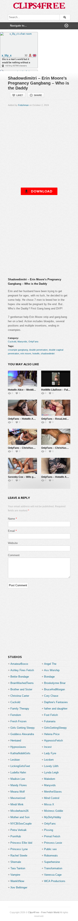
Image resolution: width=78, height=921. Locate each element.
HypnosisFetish (53, 740)
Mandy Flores (18, 785)
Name (11, 518)
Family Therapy (19, 708)
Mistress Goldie (53, 810)
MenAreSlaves (53, 791)
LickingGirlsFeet (20, 766)
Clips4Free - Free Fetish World (43, 912)
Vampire (15, 874)
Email (11, 530)
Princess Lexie (53, 842)
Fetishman (23, 105)
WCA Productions (54, 881)
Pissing (48, 830)
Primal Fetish (52, 836)
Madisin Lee (17, 778)
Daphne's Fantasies (56, 702)
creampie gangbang (18, 350)
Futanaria (49, 721)
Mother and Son (20, 817)
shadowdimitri (47, 353)
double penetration (38, 350)
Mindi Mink (17, 804)
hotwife (36, 353)
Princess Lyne (19, 849)
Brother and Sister (21, 689)
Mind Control (51, 798)
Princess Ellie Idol (21, 842)
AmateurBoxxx (19, 663)
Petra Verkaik (18, 830)
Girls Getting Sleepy (22, 727)
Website (13, 543)
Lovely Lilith (51, 766)
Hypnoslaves (18, 746)
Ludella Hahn (18, 772)
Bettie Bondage (19, 676)
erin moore (25, 353)
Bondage (49, 676)
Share (38, 95)
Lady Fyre (50, 753)
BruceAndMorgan (54, 689)
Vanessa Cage (53, 874)
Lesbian (15, 759)
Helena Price (51, 734)
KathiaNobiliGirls (20, 753)
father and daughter (55, 708)
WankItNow (17, 881)
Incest (48, 746)
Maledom (49, 778)
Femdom (15, 715)
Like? (19, 95)
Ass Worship (51, 670)
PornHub (15, 836)
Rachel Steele (18, 855)
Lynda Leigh (51, 772)
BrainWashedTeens (22, 683)
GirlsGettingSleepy (55, 727)
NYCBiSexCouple (21, 823)
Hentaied (15, 740)
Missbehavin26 (19, 810)
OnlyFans (33, 341)
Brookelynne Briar (55, 683)
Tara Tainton (17, 868)
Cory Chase (51, 695)
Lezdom (49, 759)
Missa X (49, 804)
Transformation (53, 868)
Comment (14, 555)
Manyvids (22, 341)
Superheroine (52, 861)
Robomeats (51, 855)
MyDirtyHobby (52, 817)
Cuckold (12, 341)
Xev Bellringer (18, 887)
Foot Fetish (51, 715)
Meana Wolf (17, 791)
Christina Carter (19, 695)
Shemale (15, 861)
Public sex (50, 849)
